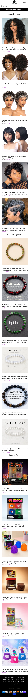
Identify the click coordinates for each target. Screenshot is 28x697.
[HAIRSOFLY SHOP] (14, 2)
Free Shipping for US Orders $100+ (14, 9)
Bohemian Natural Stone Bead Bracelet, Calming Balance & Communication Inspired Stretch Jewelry (14, 305)
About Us (13, 677)
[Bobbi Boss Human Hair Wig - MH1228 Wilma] (15, 67)
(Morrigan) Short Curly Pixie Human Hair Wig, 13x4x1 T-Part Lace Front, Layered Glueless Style (14, 229)
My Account (16, 681)
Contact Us (22, 681)
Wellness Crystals (14, 234)
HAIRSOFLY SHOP (15, 688)
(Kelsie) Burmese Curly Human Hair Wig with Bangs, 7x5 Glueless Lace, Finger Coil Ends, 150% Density (14, 48)
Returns (4, 681)
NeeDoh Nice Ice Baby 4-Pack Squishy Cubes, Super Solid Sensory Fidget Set (13, 526)
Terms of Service (7, 679)
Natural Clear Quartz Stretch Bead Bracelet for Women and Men (15, 449)
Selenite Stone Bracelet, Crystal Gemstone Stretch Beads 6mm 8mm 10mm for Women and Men (15, 377)
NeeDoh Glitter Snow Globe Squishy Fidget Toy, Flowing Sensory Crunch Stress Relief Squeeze (15, 670)
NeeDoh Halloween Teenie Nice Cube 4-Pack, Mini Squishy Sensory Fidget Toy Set (14, 489)
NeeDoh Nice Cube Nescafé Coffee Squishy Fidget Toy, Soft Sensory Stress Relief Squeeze (14, 598)
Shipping (23, 679)
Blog (19, 679)
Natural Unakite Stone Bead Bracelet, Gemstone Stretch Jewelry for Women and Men (14, 269)
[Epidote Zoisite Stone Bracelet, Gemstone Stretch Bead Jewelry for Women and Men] (15, 323)
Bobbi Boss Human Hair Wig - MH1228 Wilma (15, 84)
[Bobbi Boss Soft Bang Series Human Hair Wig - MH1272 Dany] (15, 139)
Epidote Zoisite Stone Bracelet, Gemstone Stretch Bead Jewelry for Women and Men (14, 341)
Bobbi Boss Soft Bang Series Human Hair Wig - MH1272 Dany (14, 157)
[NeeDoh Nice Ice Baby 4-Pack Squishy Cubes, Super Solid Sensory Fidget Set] (15, 508)
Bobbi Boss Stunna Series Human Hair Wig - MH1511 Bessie (15, 121)
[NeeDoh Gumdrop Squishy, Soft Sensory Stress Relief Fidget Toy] (15, 544)
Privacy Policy (20, 677)
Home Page (7, 677)
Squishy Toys (14, 455)
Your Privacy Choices (14, 684)
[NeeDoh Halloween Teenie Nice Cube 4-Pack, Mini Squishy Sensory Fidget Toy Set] (15, 472)
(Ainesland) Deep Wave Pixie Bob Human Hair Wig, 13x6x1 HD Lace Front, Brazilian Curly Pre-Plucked (14, 193)
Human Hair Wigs (14, 14)
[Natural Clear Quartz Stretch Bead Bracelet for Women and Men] (15, 432)
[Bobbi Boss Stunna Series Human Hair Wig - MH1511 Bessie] (15, 103)
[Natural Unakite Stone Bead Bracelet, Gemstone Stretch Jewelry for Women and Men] (15, 251)
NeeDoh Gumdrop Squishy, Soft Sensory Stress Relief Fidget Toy (14, 562)
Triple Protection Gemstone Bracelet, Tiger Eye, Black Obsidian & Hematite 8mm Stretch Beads (14, 413)
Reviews (10, 681)
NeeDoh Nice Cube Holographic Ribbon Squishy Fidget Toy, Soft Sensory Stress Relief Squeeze (14, 634)
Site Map (14, 679)
